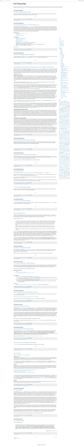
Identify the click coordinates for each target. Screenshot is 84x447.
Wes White (61, 173)
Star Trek (63, 165)
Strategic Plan (67, 166)
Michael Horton (61, 148)
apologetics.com (66, 105)
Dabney (60, 121)
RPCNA (62, 162)
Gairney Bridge (68, 131)
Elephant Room (66, 127)
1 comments (23, 165)
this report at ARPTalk (30, 357)
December (62, 54)
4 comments (23, 323)
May (61, 61)
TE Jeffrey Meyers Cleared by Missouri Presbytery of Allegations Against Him (24, 372)
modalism (66, 149)
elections (63, 127)
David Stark (68, 122)
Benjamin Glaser (65, 109)
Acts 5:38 (33, 394)
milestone (68, 148)
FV (16, 339)
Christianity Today (66, 114)
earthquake (68, 126)
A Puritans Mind (68, 101)
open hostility (42, 100)
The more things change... (19, 420)
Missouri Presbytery (26, 301)
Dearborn (69, 123)
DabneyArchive (64, 121)
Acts (16, 243)
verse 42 (27, 403)
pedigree (68, 153)
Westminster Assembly (61, 174)
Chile (68, 113)
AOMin (67, 104)
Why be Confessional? (19, 276)
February (62, 64)
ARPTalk (18, 385)
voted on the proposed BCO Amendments (31, 249)
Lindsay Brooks (67, 143)
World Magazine (64, 178)
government (65, 132)
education (60, 127)
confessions (68, 118)
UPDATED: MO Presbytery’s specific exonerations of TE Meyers (22, 370)
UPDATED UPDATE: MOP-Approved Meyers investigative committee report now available (26, 296)
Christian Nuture (61, 114)
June (61, 60)
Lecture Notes (18, 34)
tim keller (62, 171)
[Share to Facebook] (30, 19)
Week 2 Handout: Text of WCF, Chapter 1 (21, 33)
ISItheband (60, 136)
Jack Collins (63, 136)
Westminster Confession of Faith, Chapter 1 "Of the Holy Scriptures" (28, 284)
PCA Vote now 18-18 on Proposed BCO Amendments (25, 342)
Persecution (60, 154)
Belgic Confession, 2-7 (19, 39)
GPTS (69, 132)
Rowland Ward (67, 161)
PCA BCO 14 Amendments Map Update (22, 12)
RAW (17, 243)
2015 (60, 50)
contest (61, 119)
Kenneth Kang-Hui (61, 141)
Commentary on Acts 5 (54, 430)
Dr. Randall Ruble (39, 92)
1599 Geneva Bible (61, 101)
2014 (60, 51)
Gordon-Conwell (61, 132)
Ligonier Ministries (61, 143)
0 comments (24, 19)
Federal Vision (17, 301)
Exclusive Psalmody (66, 129)
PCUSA (60, 153)
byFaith (15, 377)
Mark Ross (63, 145)
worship (68, 178)
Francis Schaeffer (61, 131)
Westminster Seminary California (34, 276)
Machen (62, 144)
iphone (63, 135)
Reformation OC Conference (65, 157)
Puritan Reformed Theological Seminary (34, 278)
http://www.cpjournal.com (37, 320)
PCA (19, 20)
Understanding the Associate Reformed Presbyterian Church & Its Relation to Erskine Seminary (34, 67)
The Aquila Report (34, 57)
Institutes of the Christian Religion (24, 42)
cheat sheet (65, 113)
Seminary (49, 172)
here (35, 98)
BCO (16, 20)
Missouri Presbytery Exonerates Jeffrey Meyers (24, 328)
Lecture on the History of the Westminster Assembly (23, 277)
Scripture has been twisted (48, 129)
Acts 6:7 (33, 411)
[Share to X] (29, 19)
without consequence (40, 129)
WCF (16, 287)
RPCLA (60, 162)
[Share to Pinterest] (31, 19)
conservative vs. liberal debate (45, 377)
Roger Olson (60, 161)
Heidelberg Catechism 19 (19, 40)
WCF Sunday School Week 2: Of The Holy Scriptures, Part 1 (26, 24)
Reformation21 (60, 158)
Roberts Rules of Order (66, 160)
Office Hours (60, 151)
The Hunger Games (65, 169)
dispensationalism (61, 125)
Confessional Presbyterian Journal (20, 324)
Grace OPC (61, 133)
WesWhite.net (33, 298)
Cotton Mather (64, 119)
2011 (60, 53)
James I (66, 136)
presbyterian (66, 154)
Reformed (64, 158)
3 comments (24, 257)
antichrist (64, 104)
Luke (59, 144)
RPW (64, 162)
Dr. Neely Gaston (36, 174)
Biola (64, 110)
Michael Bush (67, 147)
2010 (64, 101)
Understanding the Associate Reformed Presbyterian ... (64, 72)
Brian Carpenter (63, 111)
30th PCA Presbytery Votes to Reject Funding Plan (24, 140)
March (61, 63)
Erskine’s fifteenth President (32, 107)
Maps (18, 20)
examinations (60, 129)
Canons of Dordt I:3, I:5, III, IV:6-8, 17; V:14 (22, 41)
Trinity (65, 171)
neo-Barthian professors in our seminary (29, 101)
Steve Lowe (63, 166)
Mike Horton (65, 148)
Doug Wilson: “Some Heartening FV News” (20, 371)
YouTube (60, 179)
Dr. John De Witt (17, 124)
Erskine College (44, 172)
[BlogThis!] (28, 49)
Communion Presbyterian (30, 26)
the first (19, 69)
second (22, 69)
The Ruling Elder (19, 4)
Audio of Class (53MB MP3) (19, 35)
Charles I (62, 113)
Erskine (18, 135)
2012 (60, 52)
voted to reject (27, 56)
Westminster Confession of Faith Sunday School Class (23, 287)
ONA (63, 151)
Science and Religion (27, 324)
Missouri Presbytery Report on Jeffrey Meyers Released (25, 292)
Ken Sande (63, 140)
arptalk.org (17, 94)
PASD (68, 151)
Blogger (45, 444)
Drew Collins (64, 126)
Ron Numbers (63, 161)
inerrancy (60, 135)
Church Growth (64, 115)
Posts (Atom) (19, 438)
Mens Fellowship (63, 147)
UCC (67, 171)
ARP (16, 135)
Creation (65, 120)
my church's (22, 391)
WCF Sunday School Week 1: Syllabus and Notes (24, 263)
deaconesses (61, 123)
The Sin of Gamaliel (18, 390)
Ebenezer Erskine (26, 76)
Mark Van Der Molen (67, 145)
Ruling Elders (20, 243)
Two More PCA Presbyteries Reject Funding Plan (24, 54)
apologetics (60, 105)
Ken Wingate (67, 140)
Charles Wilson (55, 123)
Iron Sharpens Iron (67, 135)
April (61, 62)
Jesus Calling (67, 137)
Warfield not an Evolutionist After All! (21, 306)
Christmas (60, 115)
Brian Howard (68, 111)
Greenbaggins (65, 133)
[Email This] (28, 19)
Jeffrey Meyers (22, 301)
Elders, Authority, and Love (19, 213)
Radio (63, 156)
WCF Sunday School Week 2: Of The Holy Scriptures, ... (64, 69)
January (62, 65)
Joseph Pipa (65, 139)
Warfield (31, 324)
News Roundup (24, 330)
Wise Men (61, 178)
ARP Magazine (19, 114)
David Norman (64, 122)
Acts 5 (37, 391)
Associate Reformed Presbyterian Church (28, 172)
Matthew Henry (16, 231)
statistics (66, 165)
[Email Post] (26, 19)
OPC (26, 385)
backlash (36, 91)
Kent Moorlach (66, 141)
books (59, 111)
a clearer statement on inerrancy (33, 87)
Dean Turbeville (65, 123)
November (62, 55)
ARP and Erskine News (19, 170)
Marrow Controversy (34, 76)
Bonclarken (67, 110)
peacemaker (64, 153)
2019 (60, 49)
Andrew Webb (64, 103)
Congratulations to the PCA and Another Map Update (25, 154)
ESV (67, 128)
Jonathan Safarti (61, 139)
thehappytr (65, 170)
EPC (69, 127)
